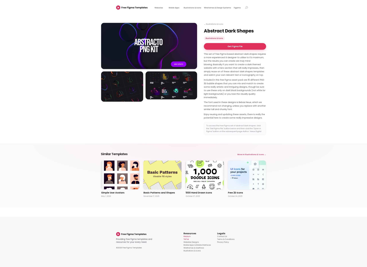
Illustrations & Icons (192, 7)
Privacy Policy (223, 242)
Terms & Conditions (226, 239)
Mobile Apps (174, 7)
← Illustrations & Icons (213, 24)
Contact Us (222, 236)
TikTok (186, 239)
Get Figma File (235, 46)
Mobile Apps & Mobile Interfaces (197, 245)
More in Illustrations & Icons (250, 154)
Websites (159, 7)
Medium (187, 236)
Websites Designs (191, 242)
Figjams (237, 7)
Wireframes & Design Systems (217, 7)
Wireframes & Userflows (194, 248)
